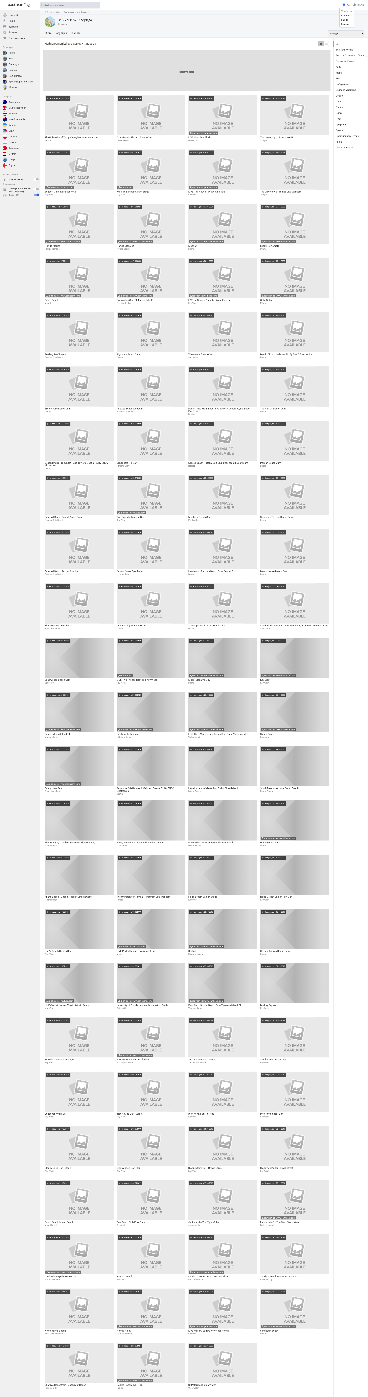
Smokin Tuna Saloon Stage (59, 1059)
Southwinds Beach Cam (57, 680)
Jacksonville (194, 1225)
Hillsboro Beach (124, 737)
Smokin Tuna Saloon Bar (273, 1059)
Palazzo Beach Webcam (130, 408)
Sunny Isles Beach (54, 788)
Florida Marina (52, 246)
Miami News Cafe (269, 246)
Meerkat (192, 246)
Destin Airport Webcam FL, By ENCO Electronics (286, 354)
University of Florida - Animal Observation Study (142, 1005)
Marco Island (51, 737)
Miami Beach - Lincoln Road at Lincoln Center (69, 896)
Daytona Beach (195, 954)
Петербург (14, 64)
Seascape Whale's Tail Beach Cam (206, 625)
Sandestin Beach (269, 1330)
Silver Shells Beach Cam (58, 408)
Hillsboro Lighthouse (128, 734)
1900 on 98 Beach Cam (273, 408)
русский (345, 15)
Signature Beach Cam (128, 354)
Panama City (123, 466)
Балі (11, 58)
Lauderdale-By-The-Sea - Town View (279, 1222)
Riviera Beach (123, 249)
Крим (12, 53)
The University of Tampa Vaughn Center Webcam (71, 137)
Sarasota (264, 737)
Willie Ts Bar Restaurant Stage (133, 191)
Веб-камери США (52, 12)
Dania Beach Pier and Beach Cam (134, 137)
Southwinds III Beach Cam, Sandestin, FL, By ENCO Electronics (294, 625)
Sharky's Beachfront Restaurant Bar (279, 1276)
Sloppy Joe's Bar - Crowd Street (205, 1168)
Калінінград (15, 76)
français (345, 24)
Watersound (194, 737)
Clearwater (193, 1388)
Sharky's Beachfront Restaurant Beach (65, 1385)
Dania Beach (123, 140)
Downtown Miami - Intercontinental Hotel (210, 842)
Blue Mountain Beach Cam (59, 625)
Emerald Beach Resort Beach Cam (63, 517)
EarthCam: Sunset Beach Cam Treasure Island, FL (214, 1005)
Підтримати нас (17, 38)
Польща (13, 136)
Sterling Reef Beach (55, 354)
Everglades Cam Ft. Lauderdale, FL (135, 300)
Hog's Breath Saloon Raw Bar (276, 896)
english (344, 20)
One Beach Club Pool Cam (131, 1222)
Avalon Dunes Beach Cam (130, 571)
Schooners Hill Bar (127, 463)
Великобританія (17, 107)
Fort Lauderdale (52, 249)
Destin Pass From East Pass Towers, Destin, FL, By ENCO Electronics (219, 409)
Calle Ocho (266, 300)
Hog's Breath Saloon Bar (58, 951)
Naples (191, 466)
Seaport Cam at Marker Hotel (60, 191)
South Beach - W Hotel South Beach (279, 788)
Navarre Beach (124, 1276)
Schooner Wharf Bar (55, 1113)
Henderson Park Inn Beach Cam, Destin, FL (211, 571)
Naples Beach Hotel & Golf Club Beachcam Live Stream (218, 463)
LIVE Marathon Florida (200, 137)
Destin (120, 357)
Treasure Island (195, 1008)
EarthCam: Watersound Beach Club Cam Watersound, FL (218, 734)
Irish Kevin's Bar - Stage (129, 1113)
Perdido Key (194, 520)
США (11, 130)
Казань (13, 70)
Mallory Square (268, 1005)
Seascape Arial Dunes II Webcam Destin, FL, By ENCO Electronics (145, 789)
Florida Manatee (125, 246)
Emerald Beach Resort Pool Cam (62, 571)
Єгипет (12, 154)
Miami (191, 249)
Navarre (120, 1279)
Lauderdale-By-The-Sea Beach (61, 1276)
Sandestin (193, 357)
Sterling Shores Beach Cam (275, 951)
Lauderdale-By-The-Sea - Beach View (208, 1276)
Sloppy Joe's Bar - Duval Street (276, 1168)
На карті (13, 15)
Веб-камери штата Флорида (76, 12)
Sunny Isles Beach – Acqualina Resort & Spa (140, 842)
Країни (12, 21)
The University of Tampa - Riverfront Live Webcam (143, 896)
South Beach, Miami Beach (59, 1222)
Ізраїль (12, 142)
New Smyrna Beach (55, 1330)
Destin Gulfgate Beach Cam (131, 625)
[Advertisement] (129, 70)
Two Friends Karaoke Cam (131, 517)
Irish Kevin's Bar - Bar (271, 1113)
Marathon (193, 140)
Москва (13, 87)
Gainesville (122, 1008)
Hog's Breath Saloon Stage (202, 896)
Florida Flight (124, 1330)
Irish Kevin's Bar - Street (201, 1113)
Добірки (13, 26)
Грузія (12, 165)
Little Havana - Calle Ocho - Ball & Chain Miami (213, 788)
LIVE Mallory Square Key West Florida (208, 1330)
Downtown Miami (269, 842)
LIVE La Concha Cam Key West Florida (209, 300)
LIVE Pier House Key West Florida (206, 191)
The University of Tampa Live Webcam (280, 191)
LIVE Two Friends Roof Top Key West (137, 680)
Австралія (14, 102)
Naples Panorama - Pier (129, 1385)
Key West (49, 194)
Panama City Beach (54, 357)
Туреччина (14, 148)
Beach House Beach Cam (274, 571)
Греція (12, 159)
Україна (13, 125)
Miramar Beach (124, 574)
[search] (96, 5)
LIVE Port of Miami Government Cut (136, 951)
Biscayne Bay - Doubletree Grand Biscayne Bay (70, 842)
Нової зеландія (17, 119)
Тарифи (13, 32)
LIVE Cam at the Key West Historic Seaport (68, 1005)
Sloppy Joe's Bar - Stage (58, 1168)
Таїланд (13, 113)
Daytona (192, 951)
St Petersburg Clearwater (202, 1385)
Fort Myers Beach (125, 1062)
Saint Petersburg (124, 1333)
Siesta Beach (267, 734)
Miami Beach (194, 791)
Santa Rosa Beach (53, 628)
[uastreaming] (18, 5)
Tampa (48, 140)
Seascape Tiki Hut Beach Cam (276, 517)
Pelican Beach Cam (270, 463)
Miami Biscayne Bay (199, 680)
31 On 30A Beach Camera (202, 1059)
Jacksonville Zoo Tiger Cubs (203, 1222)
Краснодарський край (21, 81)
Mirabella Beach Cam (199, 517)
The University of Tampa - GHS (276, 137)
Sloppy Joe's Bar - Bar (128, 1168)
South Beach (51, 300)
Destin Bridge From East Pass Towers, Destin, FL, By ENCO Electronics (76, 464)
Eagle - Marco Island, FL (57, 734)
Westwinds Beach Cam (200, 354)
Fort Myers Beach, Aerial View (133, 1059)
